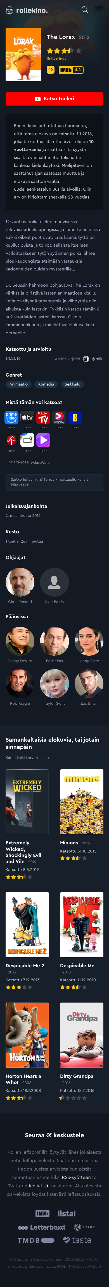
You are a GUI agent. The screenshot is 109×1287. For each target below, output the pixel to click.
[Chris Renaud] (20, 586)
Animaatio (19, 384)
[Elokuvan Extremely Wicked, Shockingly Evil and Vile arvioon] (27, 825)
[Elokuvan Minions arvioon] (81, 815)
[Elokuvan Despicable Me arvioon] (81, 941)
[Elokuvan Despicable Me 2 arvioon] (27, 941)
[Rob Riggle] (20, 687)
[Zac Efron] (89, 687)
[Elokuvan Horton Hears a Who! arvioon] (27, 1052)
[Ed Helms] (54, 645)
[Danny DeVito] (20, 645)
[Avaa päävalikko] (99, 9)
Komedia (46, 384)
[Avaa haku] (84, 9)
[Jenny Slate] (89, 645)
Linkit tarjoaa (17, 462)
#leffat (35, 1186)
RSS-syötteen (76, 1177)
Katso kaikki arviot (22, 758)
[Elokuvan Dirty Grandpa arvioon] (81, 1052)
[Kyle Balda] (54, 586)
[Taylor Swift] (54, 687)
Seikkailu (72, 384)
